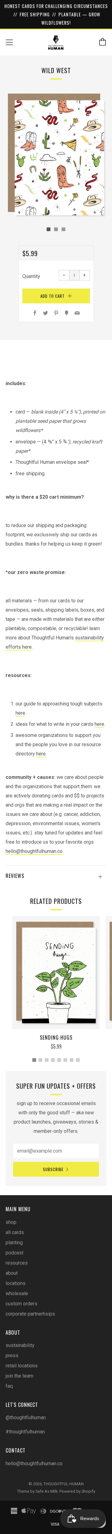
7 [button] (71, 1060)
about (12, 1273)
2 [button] (40, 1060)
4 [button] (53, 1060)
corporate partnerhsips (30, 1314)
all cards (15, 1232)
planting (14, 1242)
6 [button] (65, 1060)
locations (16, 1283)
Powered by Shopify (77, 1491)
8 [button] (78, 1060)
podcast (14, 1253)
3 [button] (47, 1060)
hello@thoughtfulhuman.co (34, 851)
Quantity (31, 276)
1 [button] (34, 1060)
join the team (19, 1376)
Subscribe (53, 1169)
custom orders (21, 1304)
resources (17, 1263)
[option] (56, 154)
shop (11, 1222)
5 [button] (59, 1060)
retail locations (22, 1366)
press (12, 1355)
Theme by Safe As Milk (37, 1491)
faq (9, 1386)
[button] (48, 229)
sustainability (20, 1345)
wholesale (17, 1293)
